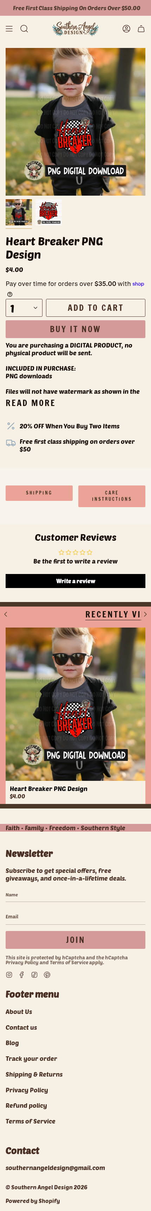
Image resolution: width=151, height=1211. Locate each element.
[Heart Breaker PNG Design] (75, 704)
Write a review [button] (75, 581)
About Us (19, 1011)
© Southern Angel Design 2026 (46, 1187)
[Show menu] (9, 29)
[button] (24, 29)
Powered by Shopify (33, 1200)
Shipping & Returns (34, 1074)
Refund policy (26, 1105)
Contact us (21, 1027)
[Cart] (141, 29)
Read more (31, 402)
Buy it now (75, 329)
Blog (12, 1042)
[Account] (126, 29)
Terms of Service (69, 962)
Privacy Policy (22, 962)
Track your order (31, 1058)
